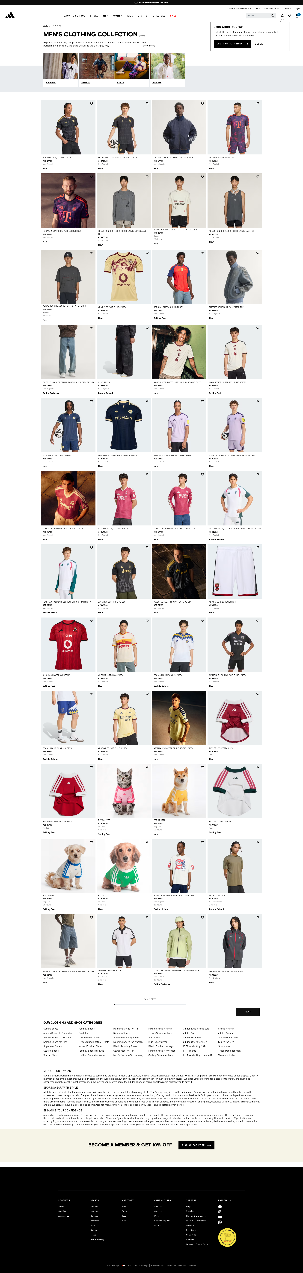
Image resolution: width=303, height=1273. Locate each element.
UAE (129, 1266)
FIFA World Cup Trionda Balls (199, 1055)
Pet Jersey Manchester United (58, 822)
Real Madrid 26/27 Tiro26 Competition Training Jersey (235, 529)
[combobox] (261, 15)
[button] (74, 16)
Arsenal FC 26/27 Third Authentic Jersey (173, 748)
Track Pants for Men (229, 1051)
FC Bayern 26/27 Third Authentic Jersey (62, 231)
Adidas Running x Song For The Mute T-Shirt (175, 230)
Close (259, 44)
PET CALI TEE (104, 820)
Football (94, 1207)
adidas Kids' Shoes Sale (196, 1029)
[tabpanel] (151, 560)
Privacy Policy (157, 1266)
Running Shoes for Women (128, 1042)
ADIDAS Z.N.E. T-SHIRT (218, 895)
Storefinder (191, 1240)
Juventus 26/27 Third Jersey (111, 602)
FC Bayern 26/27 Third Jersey (223, 158)
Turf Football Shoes (89, 1037)
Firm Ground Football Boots (93, 1042)
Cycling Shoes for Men (160, 1055)
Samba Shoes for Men (55, 1042)
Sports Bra (154, 1037)
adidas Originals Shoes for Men (59, 1033)
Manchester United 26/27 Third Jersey (227, 382)
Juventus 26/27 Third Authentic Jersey (172, 602)
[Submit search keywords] (272, 15)
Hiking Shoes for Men (160, 1029)
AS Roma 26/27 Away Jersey (110, 675)
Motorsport (95, 1211)
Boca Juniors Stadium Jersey (168, 675)
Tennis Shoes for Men (160, 1033)
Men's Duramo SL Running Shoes (129, 1055)
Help (188, 1207)
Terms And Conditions (176, 1266)
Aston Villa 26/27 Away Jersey (57, 158)
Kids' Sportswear (157, 1042)
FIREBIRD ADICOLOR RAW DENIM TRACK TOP (173, 158)
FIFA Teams (189, 1051)
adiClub (157, 1225)
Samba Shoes (50, 1029)
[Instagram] (219, 1212)
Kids (124, 1216)
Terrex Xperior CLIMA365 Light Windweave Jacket (178, 970)
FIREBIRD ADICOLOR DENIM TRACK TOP (226, 307)
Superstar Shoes (52, 1046)
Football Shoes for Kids (91, 1051)
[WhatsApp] (220, 1222)
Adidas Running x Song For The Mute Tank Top (231, 231)
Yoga (92, 1225)
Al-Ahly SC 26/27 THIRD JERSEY (112, 307)
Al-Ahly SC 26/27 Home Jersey (56, 675)
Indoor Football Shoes (90, 1046)
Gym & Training (97, 1240)
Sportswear (224, 1046)
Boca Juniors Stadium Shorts (57, 748)
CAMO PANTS (104, 382)
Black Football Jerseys (161, 1046)
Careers (157, 1211)
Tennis (93, 1235)
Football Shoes (86, 1029)
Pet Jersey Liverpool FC (221, 748)
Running (94, 1216)
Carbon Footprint (161, 1221)
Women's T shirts (228, 1055)
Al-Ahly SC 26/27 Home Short (222, 602)
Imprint (192, 1266)
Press (156, 1216)
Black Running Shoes (125, 1046)
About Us (158, 1207)
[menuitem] (74, 16)
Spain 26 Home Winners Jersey (168, 307)
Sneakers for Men (228, 1037)
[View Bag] (297, 16)
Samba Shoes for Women (57, 1037)
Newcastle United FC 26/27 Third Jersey (173, 456)
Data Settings (113, 1266)
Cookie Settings (141, 1266)
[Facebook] (220, 1207)
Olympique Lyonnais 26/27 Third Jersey (227, 675)
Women (125, 1211)
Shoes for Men (226, 1029)
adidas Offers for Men (195, 1042)
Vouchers (190, 1225)
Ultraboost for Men (123, 1051)
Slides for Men (226, 1042)
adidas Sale (189, 1033)
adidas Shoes (225, 1033)
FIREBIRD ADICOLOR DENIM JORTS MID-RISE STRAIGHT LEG (69, 972)
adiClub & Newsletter (195, 1221)
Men (45, 25)
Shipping (190, 1211)
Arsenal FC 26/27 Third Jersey (112, 748)
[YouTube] (220, 1217)
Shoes (61, 1207)
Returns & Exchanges (195, 1216)
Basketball (95, 1221)
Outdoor (94, 1230)
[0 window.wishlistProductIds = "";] (289, 16)
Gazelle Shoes (51, 1051)
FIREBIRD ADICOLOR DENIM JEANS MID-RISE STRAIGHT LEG (69, 382)
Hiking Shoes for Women (161, 1051)
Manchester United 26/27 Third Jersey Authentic (177, 382)
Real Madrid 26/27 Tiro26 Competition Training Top (67, 602)
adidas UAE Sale (192, 1037)
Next (248, 1012)
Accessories (63, 1216)
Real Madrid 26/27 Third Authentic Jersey (63, 529)
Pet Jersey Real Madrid (220, 822)
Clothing (56, 25)
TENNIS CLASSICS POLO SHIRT (111, 970)
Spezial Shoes (51, 1055)
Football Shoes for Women (92, 1055)
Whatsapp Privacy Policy (197, 1244)
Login (297, 9)
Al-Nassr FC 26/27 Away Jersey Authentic (117, 456)
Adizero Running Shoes (126, 1037)
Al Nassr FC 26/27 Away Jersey (57, 456)
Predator (83, 1033)
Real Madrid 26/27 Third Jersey (113, 529)
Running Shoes (121, 1033)
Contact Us (191, 1235)
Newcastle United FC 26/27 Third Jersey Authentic (233, 456)
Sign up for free (193, 1145)
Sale (124, 1221)
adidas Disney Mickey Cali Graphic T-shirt (174, 895)
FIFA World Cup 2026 (194, 1046)
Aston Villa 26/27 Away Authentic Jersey (117, 158)
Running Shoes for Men (126, 1029)
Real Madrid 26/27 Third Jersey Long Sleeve (175, 529)
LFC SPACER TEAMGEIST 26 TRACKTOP (226, 972)
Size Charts (191, 1230)
